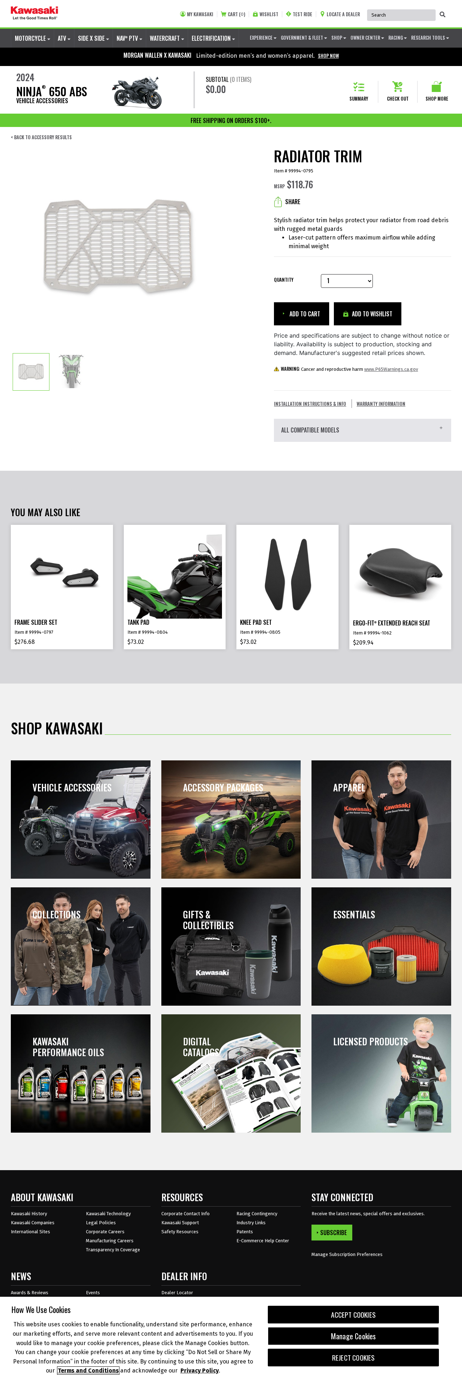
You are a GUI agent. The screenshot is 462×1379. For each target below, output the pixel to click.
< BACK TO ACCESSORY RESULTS (41, 137)
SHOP (337, 37)
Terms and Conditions (88, 1370)
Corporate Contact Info (185, 1213)
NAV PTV (128, 38)
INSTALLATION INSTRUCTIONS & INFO (310, 403)
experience (262, 37)
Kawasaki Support (180, 1222)
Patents (244, 1231)
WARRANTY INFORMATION (381, 403)
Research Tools (428, 37)
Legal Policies (101, 1222)
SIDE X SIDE (92, 38)
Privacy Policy (199, 1370)
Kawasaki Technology (108, 1213)
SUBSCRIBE (333, 1232)
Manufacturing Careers (110, 1240)
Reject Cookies (353, 1357)
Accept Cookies (353, 1314)
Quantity (283, 280)
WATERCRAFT (165, 38)
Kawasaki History (29, 1213)
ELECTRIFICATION (212, 38)
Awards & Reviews (29, 1292)
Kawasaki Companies (33, 1222)
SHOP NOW (328, 55)
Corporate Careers (105, 1231)
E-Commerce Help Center (262, 1240)
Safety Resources (180, 1231)
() (236, 14)
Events (93, 1292)
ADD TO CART (304, 313)
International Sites (30, 1231)
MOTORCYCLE (31, 38)
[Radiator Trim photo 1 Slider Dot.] (31, 371)
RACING (396, 37)
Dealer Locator (177, 1292)
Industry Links (251, 1222)
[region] (231, 1338)
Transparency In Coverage (113, 1249)
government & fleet (302, 37)
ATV (62, 38)
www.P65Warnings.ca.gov (391, 369)
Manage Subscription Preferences (347, 1254)
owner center (365, 37)
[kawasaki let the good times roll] (34, 13)
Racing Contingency (256, 1213)
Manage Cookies (353, 1336)
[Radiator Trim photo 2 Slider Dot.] (71, 371)
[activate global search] (442, 14)
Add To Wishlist (371, 313)
